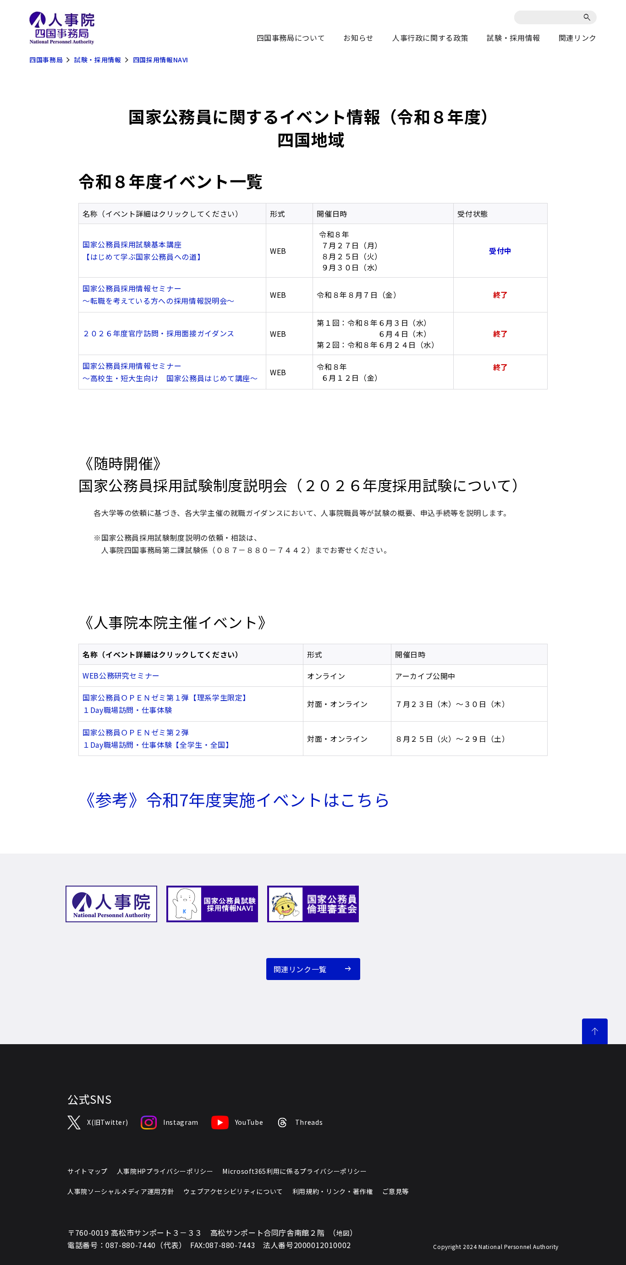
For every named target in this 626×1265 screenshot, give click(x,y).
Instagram (180, 1122)
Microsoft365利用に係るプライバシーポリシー (294, 1171)
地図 (343, 1233)
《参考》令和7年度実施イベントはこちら (234, 799)
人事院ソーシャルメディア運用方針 (120, 1191)
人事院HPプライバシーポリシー (165, 1171)
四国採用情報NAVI (160, 59)
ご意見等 (395, 1191)
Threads (309, 1122)
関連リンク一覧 (300, 969)
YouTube (249, 1122)
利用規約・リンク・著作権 (332, 1191)
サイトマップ (87, 1171)
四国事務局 (46, 59)
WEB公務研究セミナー (121, 675)
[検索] (589, 17)
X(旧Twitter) (107, 1122)
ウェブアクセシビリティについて (233, 1191)
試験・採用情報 (97, 59)
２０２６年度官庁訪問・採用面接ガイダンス (158, 333)
